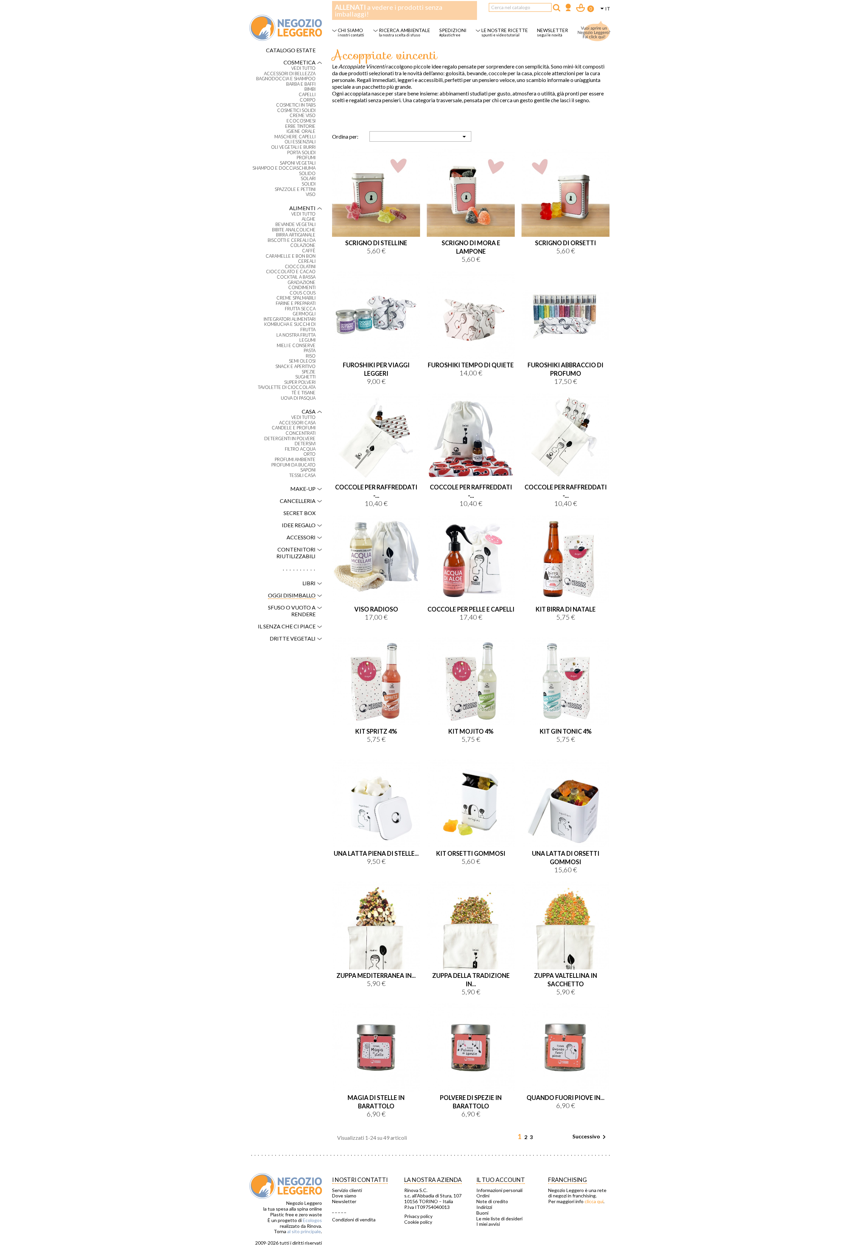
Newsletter (344, 1201)
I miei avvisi (488, 1224)
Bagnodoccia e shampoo (286, 78)
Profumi (306, 157)
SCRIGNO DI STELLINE (376, 243)
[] (556, 7)
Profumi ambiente (295, 459)
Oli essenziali (300, 141)
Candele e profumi (294, 427)
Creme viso (303, 115)
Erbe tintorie (300, 126)
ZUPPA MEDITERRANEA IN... (376, 975)
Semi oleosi (302, 361)
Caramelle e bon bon (291, 256)
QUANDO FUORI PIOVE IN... (565, 1097)
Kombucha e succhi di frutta (290, 327)
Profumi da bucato (293, 465)
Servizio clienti (347, 1190)
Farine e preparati (296, 303)
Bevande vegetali (295, 224)
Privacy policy (418, 1216)
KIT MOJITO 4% (471, 731)
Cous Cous (303, 292)
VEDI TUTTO (303, 68)
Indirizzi (484, 1207)
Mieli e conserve (296, 345)
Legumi (307, 340)
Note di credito (492, 1201)
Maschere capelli (295, 136)
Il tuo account (500, 1179)
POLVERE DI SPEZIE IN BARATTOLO (471, 1102)
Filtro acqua (300, 449)
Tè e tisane (304, 392)
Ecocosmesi (301, 120)
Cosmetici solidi (296, 110)
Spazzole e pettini (295, 189)
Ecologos (312, 1220)
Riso (311, 356)
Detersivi (305, 443)
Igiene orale (301, 131)
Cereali (307, 261)
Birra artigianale (296, 234)
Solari (308, 178)
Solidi (309, 184)
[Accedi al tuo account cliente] (568, 8)
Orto (309, 454)
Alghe (309, 219)
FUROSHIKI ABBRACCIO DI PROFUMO (565, 369)
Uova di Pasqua (298, 398)
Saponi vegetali (298, 163)
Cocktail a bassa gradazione (296, 280)
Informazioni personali (499, 1190)
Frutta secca (300, 308)
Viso (311, 194)
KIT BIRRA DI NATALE (566, 609)
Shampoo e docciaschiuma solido (284, 171)
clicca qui (594, 1201)
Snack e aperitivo (295, 366)
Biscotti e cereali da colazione (292, 243)
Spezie (309, 371)
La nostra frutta (296, 335)
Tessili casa (302, 475)
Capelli (307, 94)
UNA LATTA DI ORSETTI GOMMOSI (565, 858)
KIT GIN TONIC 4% (566, 731)
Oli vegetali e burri (293, 147)
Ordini (482, 1195)
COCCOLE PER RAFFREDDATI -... (376, 491)
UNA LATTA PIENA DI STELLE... (376, 853)
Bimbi (310, 89)
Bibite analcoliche (294, 229)
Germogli (304, 313)
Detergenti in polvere (290, 438)
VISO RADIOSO (376, 609)
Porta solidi (301, 152)
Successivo (590, 1137)
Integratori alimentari (290, 319)
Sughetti (305, 376)
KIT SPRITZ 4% (376, 731)
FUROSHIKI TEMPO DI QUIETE (471, 365)
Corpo (308, 100)
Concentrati (301, 433)
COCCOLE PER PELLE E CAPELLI (470, 609)
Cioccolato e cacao (291, 271)
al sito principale (304, 1231)
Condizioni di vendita (354, 1219)
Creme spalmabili (296, 298)
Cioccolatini (300, 266)
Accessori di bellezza (290, 73)
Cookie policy (418, 1222)
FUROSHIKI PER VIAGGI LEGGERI (376, 369)
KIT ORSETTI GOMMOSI (470, 853)
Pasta (310, 350)
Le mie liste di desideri (499, 1218)
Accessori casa (297, 422)
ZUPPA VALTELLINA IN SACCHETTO (565, 980)
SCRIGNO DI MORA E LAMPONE (471, 247)
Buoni (482, 1213)
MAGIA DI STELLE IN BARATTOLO (376, 1102)
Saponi (308, 470)
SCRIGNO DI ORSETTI (565, 243)
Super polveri (300, 382)
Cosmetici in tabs (296, 105)
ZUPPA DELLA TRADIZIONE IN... (471, 980)
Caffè (309, 250)
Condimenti (302, 287)
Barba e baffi (301, 84)
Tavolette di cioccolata (287, 387)
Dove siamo (344, 1195)
